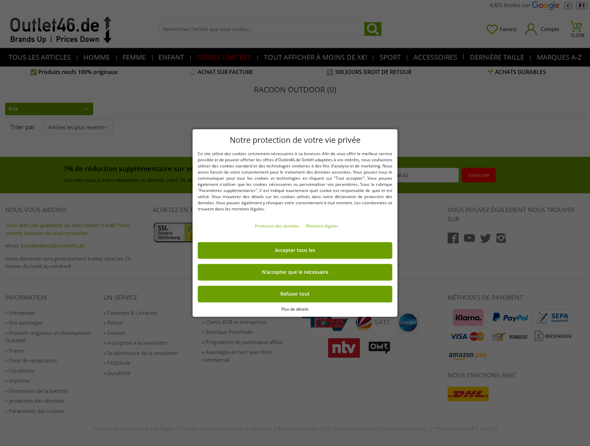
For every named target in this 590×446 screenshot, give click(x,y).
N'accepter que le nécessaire (295, 272)
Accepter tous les (295, 250)
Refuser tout (295, 294)
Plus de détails (295, 309)
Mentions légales (322, 226)
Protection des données (277, 226)
